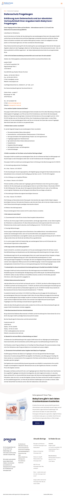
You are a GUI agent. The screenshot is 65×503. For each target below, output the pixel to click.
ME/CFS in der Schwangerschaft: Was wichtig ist (38, 466)
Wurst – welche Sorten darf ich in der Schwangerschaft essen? (39, 474)
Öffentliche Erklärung (23, 445)
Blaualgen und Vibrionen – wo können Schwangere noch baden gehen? (40, 445)
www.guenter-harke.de (15, 105)
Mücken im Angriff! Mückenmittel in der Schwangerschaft (38, 458)
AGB (19, 455)
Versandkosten (21, 460)
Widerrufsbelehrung (22, 457)
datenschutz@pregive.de (14, 103)
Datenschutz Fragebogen (24, 449)
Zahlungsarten (21, 459)
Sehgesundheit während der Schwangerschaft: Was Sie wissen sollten (39, 481)
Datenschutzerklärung (23, 447)
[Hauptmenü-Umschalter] (61, 3)
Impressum (20, 462)
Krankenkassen (21, 444)
